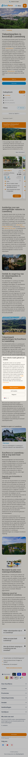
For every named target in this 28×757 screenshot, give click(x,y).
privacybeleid (6, 382)
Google (22, 375)
